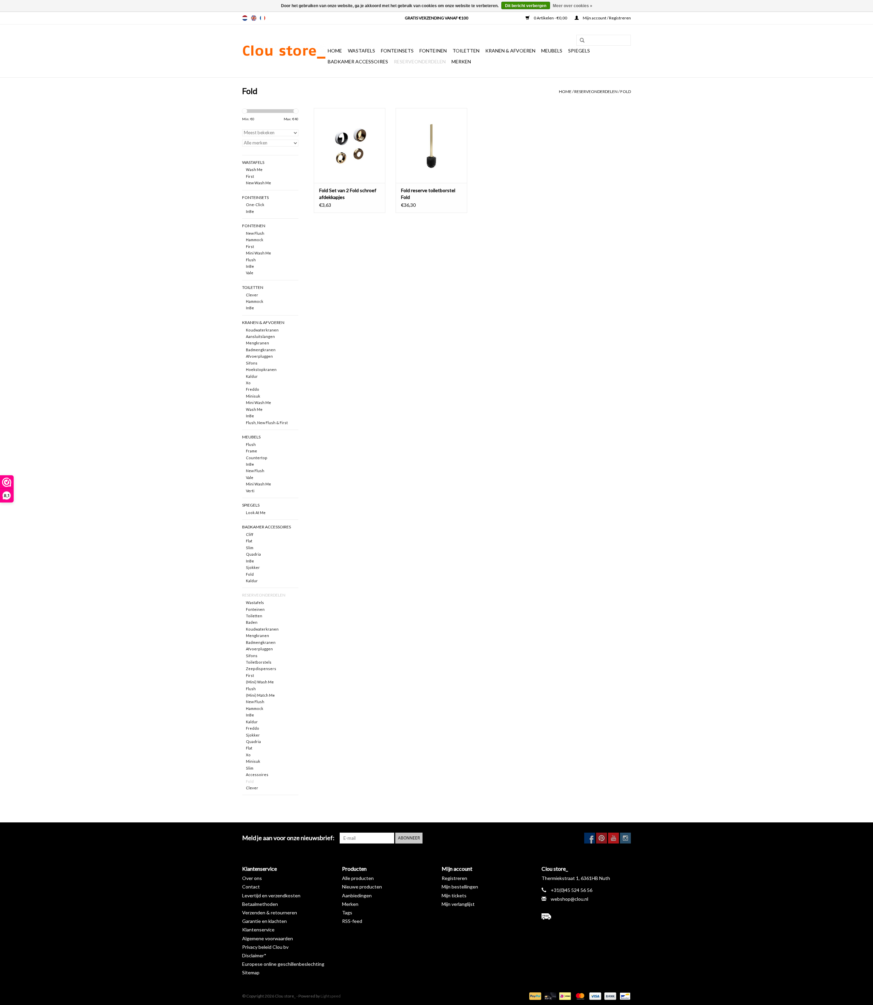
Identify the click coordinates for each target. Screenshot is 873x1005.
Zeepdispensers (261, 668)
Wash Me (254, 169)
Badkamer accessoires (358, 61)
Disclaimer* (254, 955)
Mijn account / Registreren (606, 17)
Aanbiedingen (357, 895)
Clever (252, 295)
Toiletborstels (258, 662)
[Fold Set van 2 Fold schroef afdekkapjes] (349, 145)
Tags (347, 912)
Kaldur (252, 376)
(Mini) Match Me (260, 695)
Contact (251, 887)
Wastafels (361, 50)
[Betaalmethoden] (534, 995)
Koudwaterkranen (262, 330)
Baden (251, 622)
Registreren (454, 878)
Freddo (252, 389)
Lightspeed (331, 996)
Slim (249, 547)
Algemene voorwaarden (267, 938)
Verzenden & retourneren (269, 912)
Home (335, 50)
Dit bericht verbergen (525, 5)
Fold (625, 91)
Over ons (252, 878)
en (253, 18)
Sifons (251, 363)
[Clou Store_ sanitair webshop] (284, 51)
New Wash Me (258, 183)
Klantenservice (258, 929)
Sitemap (251, 972)
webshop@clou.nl (569, 899)
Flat (249, 541)
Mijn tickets (454, 895)
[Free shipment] (586, 916)
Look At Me (256, 512)
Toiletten (466, 50)
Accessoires (257, 774)
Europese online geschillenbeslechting (283, 964)
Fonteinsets (397, 50)
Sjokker (253, 567)
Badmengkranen (261, 349)
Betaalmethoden (260, 904)
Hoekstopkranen (261, 369)
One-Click (255, 204)
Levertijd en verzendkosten (271, 895)
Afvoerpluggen (259, 356)
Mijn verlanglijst (458, 904)
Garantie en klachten (264, 921)
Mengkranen (257, 343)
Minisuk (253, 396)
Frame (251, 451)
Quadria (253, 554)
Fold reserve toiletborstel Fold (428, 193)
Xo (248, 383)
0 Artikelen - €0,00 (550, 17)
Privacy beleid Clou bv (265, 947)
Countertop (256, 457)
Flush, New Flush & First (267, 422)
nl (245, 18)
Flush (251, 260)
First (250, 176)
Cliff (249, 534)
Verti (250, 491)
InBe (250, 211)
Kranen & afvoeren (510, 50)
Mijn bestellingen (460, 887)
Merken (461, 61)
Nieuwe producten (362, 887)
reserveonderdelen (420, 61)
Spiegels (579, 50)
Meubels (551, 50)
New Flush (255, 233)
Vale (249, 272)
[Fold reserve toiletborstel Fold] (431, 145)
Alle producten (358, 878)
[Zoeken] (579, 40)
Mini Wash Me (258, 253)
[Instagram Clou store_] (625, 838)
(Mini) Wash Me (260, 682)
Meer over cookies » (572, 5)
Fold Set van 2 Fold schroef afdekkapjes (347, 193)
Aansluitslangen (260, 336)
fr (262, 18)
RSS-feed (352, 921)
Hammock (254, 239)
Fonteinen (433, 50)
